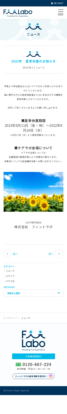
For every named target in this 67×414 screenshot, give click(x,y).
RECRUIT (58, 3)
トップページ (10, 317)
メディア (10, 275)
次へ (51, 254)
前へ (15, 254)
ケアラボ (10, 281)
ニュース (10, 270)
